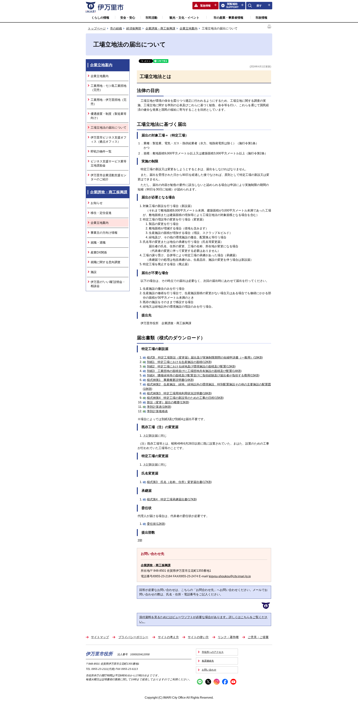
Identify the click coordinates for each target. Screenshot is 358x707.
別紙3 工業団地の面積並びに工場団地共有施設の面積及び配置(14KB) (194, 371)
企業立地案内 (188, 28)
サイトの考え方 (168, 637)
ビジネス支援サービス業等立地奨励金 (108, 163)
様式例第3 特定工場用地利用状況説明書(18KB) (179, 393)
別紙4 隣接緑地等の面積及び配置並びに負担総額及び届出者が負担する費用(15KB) (203, 375)
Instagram (216, 682)
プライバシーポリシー (133, 637)
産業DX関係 (99, 252)
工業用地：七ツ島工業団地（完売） (108, 87)
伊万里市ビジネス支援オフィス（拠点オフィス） (108, 139)
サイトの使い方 (198, 637)
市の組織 (116, 28)
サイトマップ (100, 637)
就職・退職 (98, 242)
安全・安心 (127, 17)
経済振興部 (133, 28)
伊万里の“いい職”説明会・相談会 (108, 284)
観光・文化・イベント (184, 17)
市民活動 (151, 17)
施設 (94, 272)
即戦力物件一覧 (101, 151)
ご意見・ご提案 (258, 637)
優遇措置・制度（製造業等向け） (108, 115)
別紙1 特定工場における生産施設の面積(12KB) (179, 362)
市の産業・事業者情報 (228, 17)
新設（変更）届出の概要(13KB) (168, 402)
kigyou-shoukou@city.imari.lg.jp (230, 576)
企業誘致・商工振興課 (160, 28)
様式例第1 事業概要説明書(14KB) (170, 379)
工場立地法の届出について (108, 127)
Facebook (225, 682)
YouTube (233, 682)
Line (200, 682)
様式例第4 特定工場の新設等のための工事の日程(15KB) (185, 397)
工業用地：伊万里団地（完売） (108, 101)
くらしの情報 (100, 17)
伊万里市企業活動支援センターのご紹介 (108, 177)
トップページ (97, 28)
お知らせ (97, 203)
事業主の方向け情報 (104, 232)
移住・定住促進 (101, 212)
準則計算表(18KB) (159, 406)
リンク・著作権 (228, 637)
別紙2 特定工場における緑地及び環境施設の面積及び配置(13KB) (191, 366)
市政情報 (261, 17)
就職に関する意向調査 (105, 262)
